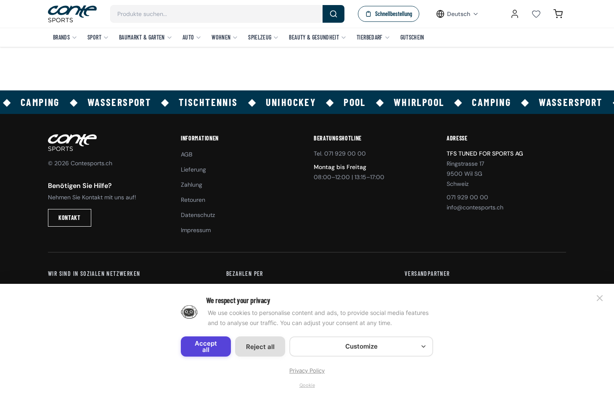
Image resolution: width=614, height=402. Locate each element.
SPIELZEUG (259, 37)
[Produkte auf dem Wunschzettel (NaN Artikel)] (536, 14)
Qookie (307, 385)
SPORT (94, 37)
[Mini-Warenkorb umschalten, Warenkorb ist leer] (558, 14)
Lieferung (193, 169)
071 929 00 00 (467, 197)
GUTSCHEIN (412, 37)
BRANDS (61, 37)
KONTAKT (69, 217)
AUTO (188, 37)
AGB (186, 154)
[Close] (599, 298)
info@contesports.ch (475, 207)
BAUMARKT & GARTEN (142, 37)
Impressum (196, 230)
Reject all (260, 347)
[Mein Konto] (514, 13)
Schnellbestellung (393, 13)
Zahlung (191, 184)
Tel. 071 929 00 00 (340, 153)
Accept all (206, 346)
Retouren (193, 200)
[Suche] (333, 14)
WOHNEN (221, 37)
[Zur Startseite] (72, 13)
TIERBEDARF (370, 37)
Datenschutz (198, 215)
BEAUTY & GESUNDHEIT (314, 37)
